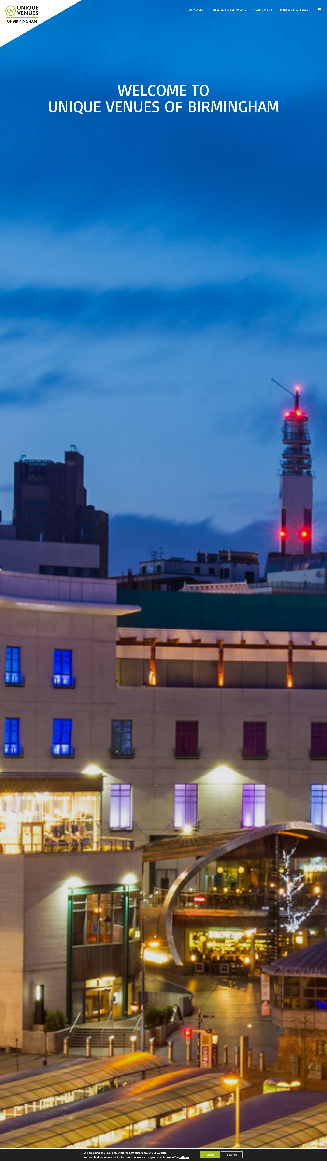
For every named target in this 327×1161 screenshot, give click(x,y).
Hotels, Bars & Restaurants (228, 9)
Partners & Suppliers (294, 9)
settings (184, 1157)
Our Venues (195, 9)
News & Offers (263, 9)
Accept (210, 1154)
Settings (232, 1154)
